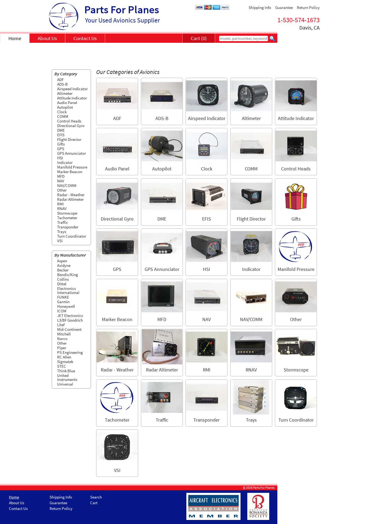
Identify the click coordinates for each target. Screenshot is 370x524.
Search (96, 497)
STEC (61, 366)
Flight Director (69, 139)
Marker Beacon (69, 172)
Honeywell (66, 306)
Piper (61, 348)
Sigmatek (65, 362)
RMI (60, 204)
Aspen (62, 261)
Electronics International (68, 290)
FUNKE (63, 297)
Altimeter (65, 93)
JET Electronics (70, 315)
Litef (60, 325)
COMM (62, 116)
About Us (47, 38)
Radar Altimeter (70, 199)
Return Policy (308, 7)
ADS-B (62, 84)
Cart (94, 502)
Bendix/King (67, 275)
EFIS (60, 135)
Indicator (65, 162)
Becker (63, 270)
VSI (60, 241)
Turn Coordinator (71, 236)
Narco (62, 339)
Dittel (61, 284)
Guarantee (284, 7)
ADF (60, 79)
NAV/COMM (66, 185)
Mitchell (64, 334)
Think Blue (66, 371)
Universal (65, 384)
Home (14, 38)
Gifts (61, 144)
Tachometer (67, 218)
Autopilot (65, 107)
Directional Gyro (71, 126)
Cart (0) (199, 38)
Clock (62, 112)
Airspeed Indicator (72, 89)
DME (61, 130)
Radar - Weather (71, 195)
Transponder (67, 227)
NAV (60, 181)
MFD (60, 176)
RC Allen (64, 357)
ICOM (61, 311)
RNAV (62, 208)
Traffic (62, 222)
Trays (61, 231)
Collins (63, 279)
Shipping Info (260, 7)
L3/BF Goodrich (70, 320)
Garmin (63, 302)
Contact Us (85, 38)
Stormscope (67, 213)
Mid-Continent (69, 329)
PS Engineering (70, 352)
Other (62, 190)
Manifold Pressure (72, 167)
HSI (60, 158)
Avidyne (63, 265)
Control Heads (69, 121)
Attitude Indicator (72, 98)
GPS (60, 149)
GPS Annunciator (71, 153)
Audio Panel (67, 103)
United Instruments (67, 377)
